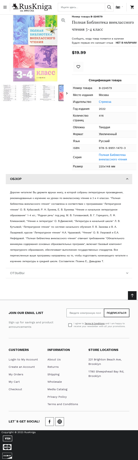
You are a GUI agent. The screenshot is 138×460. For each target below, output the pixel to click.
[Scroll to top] (132, 295)
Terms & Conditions (95, 323)
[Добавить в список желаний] (78, 67)
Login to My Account (23, 359)
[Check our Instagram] (59, 421)
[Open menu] (5, 7)
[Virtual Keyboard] (118, 7)
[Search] (109, 7)
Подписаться (116, 312)
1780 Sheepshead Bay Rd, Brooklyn (106, 374)
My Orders (16, 374)
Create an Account (22, 367)
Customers (19, 350)
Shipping (53, 374)
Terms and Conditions (62, 404)
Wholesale (54, 381)
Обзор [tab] (16, 179)
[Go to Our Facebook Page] (49, 421)
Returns (53, 367)
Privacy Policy (57, 396)
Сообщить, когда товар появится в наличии (98, 38)
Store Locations (103, 350)
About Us (54, 359)
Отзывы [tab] (17, 273)
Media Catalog (57, 389)
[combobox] (86, 7)
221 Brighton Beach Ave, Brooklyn (104, 362)
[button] (9, 93)
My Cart (14, 381)
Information (58, 350)
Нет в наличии (126, 42)
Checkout (15, 389)
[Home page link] (32, 7)
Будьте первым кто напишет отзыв (92, 42)
